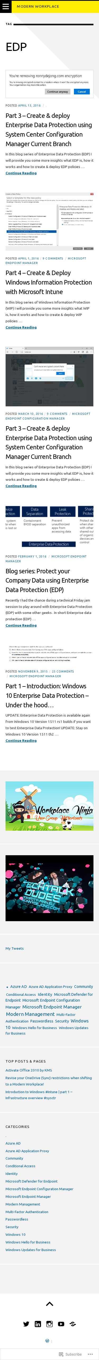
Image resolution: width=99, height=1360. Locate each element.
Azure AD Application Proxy (50, 986)
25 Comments (63, 671)
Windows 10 (16, 1234)
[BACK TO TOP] (49, 1304)
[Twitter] (26, 1322)
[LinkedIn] (37, 1322)
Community (83, 986)
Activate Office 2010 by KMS (29, 1070)
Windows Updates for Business (31, 1250)
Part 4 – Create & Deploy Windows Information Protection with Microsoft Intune (49, 282)
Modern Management (30, 1014)
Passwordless (41, 1021)
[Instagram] (49, 1322)
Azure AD (18, 986)
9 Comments (53, 258)
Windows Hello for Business (34, 1028)
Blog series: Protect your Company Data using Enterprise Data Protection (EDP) (47, 580)
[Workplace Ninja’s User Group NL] (72, 1322)
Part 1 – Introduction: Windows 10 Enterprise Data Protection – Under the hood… (47, 695)
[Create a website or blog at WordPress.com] (47, 1341)
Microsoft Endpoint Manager (35, 676)
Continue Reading (21, 173)
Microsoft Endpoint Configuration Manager (39, 1189)
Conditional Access (21, 994)
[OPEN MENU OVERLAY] (6, 7)
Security (62, 1021)
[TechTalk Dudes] (61, 1322)
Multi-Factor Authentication (27, 1212)
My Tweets (15, 948)
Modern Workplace (38, 6)
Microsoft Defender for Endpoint (32, 1181)
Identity (45, 994)
